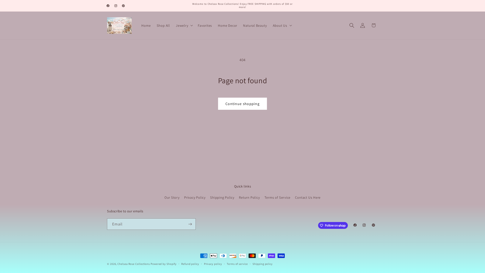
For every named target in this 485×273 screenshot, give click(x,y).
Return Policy (249, 197)
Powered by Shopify (163, 264)
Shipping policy (263, 264)
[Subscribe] (190, 224)
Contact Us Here (308, 197)
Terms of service (237, 264)
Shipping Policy (222, 197)
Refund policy (190, 264)
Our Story (172, 197)
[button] (184, 25)
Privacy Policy (195, 197)
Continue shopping (242, 103)
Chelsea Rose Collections (134, 264)
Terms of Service (277, 197)
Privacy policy (213, 264)
